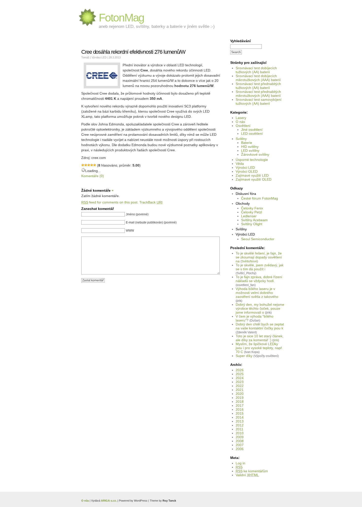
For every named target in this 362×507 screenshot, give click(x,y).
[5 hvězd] (94, 165)
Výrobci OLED (247, 171)
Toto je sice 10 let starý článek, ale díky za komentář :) (259, 338)
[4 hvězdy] (91, 165)
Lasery (241, 118)
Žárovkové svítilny (255, 154)
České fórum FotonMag (259, 198)
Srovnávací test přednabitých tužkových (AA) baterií (258, 86)
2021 (240, 390)
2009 (240, 437)
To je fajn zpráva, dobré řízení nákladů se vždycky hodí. (259, 279)
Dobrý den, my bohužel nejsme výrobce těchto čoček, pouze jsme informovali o (260, 308)
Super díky (244, 356)
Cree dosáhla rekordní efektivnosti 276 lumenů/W (133, 52)
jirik (275, 340)
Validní (247, 475)
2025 (240, 374)
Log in (240, 463)
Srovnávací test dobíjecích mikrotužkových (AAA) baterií (258, 78)
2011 (239, 429)
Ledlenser (249, 216)
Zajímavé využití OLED (253, 179)
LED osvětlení (252, 133)
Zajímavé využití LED (252, 175)
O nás (240, 122)
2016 (240, 409)
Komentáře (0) (92, 176)
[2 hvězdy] (85, 165)
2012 (240, 425)
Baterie (246, 143)
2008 (240, 441)
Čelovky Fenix (252, 208)
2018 (240, 402)
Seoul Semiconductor (257, 239)
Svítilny (241, 139)
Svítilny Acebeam (254, 220)
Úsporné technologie (252, 160)
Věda (240, 164)
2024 (240, 378)
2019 (240, 398)
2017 (240, 405)
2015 (240, 413)
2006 (240, 449)
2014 (240, 417)
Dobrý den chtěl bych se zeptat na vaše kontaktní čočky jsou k (260, 326)
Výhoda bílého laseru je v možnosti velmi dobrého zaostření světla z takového (257, 293)
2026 (240, 370)
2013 (240, 421)
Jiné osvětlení (252, 130)
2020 (240, 394)
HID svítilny (250, 147)
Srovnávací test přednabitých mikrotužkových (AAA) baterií (258, 94)
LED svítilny (250, 150)
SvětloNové (249, 261)
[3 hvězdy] (88, 165)
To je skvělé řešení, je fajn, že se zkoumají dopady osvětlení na (259, 257)
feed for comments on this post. (109, 202)
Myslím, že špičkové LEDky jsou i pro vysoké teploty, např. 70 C (259, 348)
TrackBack (151, 202)
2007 (240, 445)
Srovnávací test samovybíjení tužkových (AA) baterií (258, 101)
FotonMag (121, 17)
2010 (240, 433)
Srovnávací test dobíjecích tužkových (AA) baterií (256, 70)
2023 (240, 382)
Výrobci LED (245, 167)
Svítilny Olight (251, 224)
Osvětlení (243, 126)
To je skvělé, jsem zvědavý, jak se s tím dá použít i (259, 267)
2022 (240, 386)
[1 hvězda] (82, 165)
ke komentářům (252, 471)
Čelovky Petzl (251, 212)
